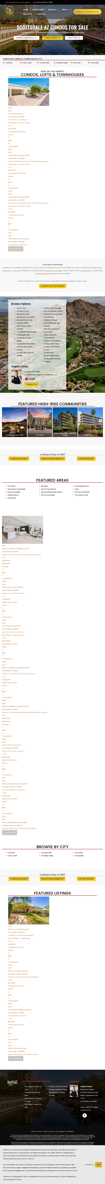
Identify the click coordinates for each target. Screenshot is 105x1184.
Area (100, 268)
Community (6, 271)
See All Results (15, 249)
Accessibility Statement (65, 1131)
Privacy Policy (37, 1131)
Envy (90, 435)
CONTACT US (85, 1110)
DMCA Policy (49, 1131)
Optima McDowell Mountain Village (40, 434)
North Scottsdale (43, 273)
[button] (5, 421)
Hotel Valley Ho (65, 435)
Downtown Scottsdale (53, 271)
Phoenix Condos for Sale (58, 1086)
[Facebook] (84, 1115)
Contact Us (89, 1165)
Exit (98, 1165)
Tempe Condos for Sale (58, 1089)
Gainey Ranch (86, 271)
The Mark (14, 435)
